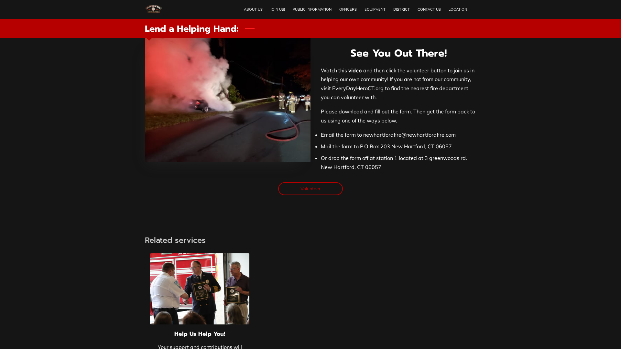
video (355, 70)
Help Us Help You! (199, 334)
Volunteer (310, 189)
